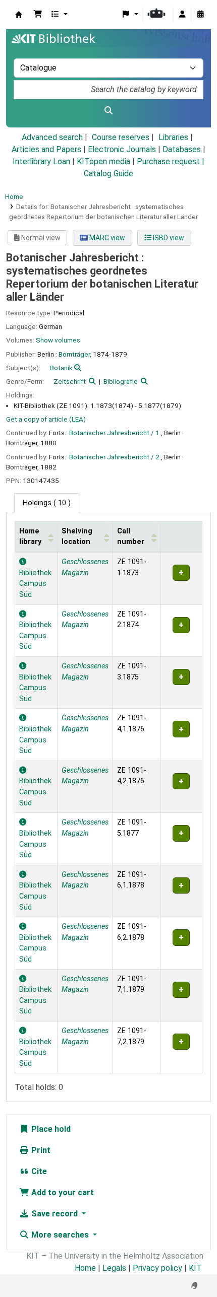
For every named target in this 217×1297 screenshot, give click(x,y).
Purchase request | (170, 161)
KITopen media (103, 161)
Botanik (61, 368)
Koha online (18, 14)
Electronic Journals (122, 149)
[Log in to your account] (182, 14)
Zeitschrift (69, 381)
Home (14, 196)
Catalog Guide (108, 173)
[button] (37, 14)
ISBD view (167, 238)
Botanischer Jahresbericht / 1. (115, 433)
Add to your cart (61, 1192)
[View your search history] (200, 14)
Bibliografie (120, 381)
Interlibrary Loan (41, 161)
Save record (54, 1213)
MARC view (106, 238)
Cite (38, 1171)
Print (39, 1150)
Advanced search (52, 137)
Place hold (50, 1129)
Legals (114, 1268)
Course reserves (120, 137)
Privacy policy (157, 1268)
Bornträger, (75, 354)
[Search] (108, 111)
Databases (181, 149)
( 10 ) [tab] (47, 503)
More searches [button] (60, 1235)
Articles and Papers (46, 149)
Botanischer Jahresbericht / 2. (115, 457)
